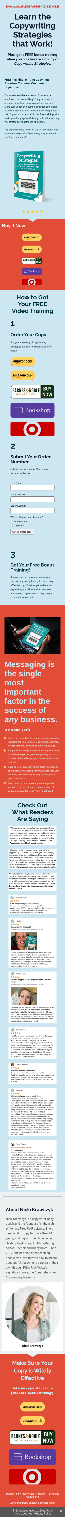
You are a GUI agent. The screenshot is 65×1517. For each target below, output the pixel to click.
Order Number (18, 505)
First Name (16, 483)
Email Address (18, 494)
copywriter (19, 525)
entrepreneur (21, 521)
